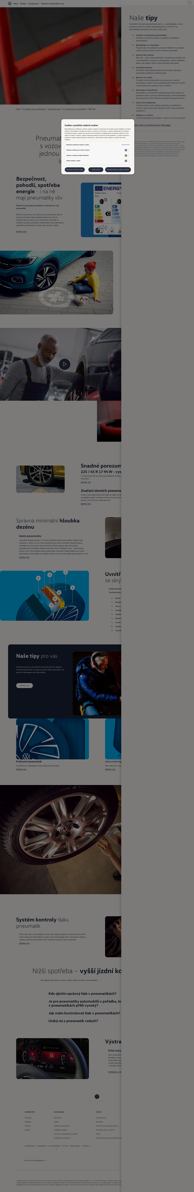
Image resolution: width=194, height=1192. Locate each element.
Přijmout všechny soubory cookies (118, 169)
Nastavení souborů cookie (74, 169)
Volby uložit (96, 169)
